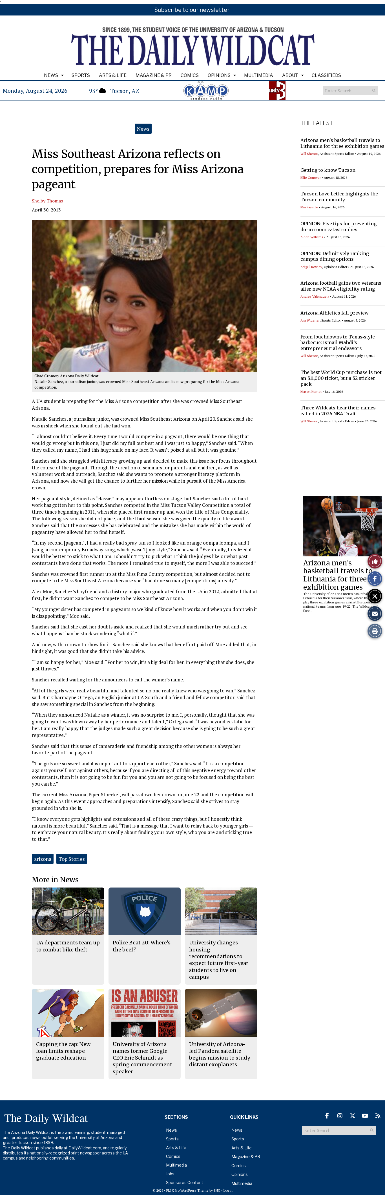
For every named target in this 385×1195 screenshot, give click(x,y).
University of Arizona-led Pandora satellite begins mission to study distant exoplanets (219, 1054)
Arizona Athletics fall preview (334, 313)
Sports (81, 75)
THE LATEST (316, 123)
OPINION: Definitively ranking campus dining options (334, 256)
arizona (42, 858)
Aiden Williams (311, 237)
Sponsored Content (184, 1182)
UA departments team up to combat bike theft (68, 946)
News (51, 75)
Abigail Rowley (311, 267)
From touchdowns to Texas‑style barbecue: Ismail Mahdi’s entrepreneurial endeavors (337, 342)
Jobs (170, 1173)
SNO (217, 1190)
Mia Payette (309, 207)
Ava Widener (310, 320)
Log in (228, 1190)
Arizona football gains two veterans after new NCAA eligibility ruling (340, 286)
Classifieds (326, 75)
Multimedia (258, 75)
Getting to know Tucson (327, 170)
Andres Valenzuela (314, 296)
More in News (55, 879)
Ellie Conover (310, 177)
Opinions (219, 75)
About (290, 75)
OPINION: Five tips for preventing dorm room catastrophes (338, 226)
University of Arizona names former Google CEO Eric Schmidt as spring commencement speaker (142, 1058)
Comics (190, 75)
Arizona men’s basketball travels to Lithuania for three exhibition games (342, 143)
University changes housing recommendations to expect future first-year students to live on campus (218, 959)
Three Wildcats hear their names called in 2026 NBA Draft (338, 410)
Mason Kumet (311, 391)
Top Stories (72, 858)
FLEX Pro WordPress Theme (187, 1190)
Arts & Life (113, 75)
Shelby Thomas (47, 201)
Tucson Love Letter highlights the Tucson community (339, 196)
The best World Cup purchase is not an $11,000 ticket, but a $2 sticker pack (341, 378)
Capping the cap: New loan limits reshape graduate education (63, 1051)
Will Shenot (309, 153)
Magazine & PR (154, 75)
